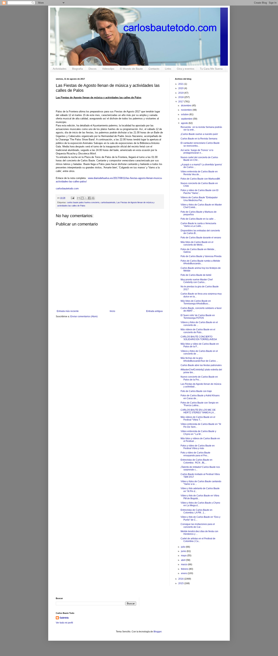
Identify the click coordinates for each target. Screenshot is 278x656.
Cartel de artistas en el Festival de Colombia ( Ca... (198, 540)
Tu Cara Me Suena (211, 68)
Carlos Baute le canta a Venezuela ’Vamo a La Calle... (198, 224)
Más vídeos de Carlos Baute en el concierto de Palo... (198, 330)
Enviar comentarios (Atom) (84, 316)
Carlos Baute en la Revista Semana (199, 138)
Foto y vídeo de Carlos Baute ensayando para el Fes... (195, 454)
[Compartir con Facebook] (89, 198)
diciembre (186, 105)
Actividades (59, 68)
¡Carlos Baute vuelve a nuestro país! (199, 134)
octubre (185, 114)
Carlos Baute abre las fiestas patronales (201, 365)
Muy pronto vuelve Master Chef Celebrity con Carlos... (197, 281)
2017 (181, 101)
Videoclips (108, 68)
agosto (185, 123)
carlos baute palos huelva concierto (83, 202)
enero (184, 573)
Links (168, 68)
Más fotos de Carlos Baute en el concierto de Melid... (197, 243)
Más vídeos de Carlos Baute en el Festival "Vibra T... (198, 418)
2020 (181, 88)
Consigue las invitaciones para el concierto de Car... (198, 525)
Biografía (77, 68)
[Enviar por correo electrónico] (79, 198)
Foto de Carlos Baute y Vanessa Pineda (201, 256)
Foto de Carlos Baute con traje (196, 391)
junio (184, 551)
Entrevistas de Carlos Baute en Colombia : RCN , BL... (196, 461)
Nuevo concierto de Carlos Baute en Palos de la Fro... (199, 378)
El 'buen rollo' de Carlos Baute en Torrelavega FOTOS (198, 316)
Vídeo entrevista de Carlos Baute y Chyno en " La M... (198, 432)
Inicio (112, 311)
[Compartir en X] (86, 198)
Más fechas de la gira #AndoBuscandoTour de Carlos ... (199, 359)
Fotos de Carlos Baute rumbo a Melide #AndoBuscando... (200, 262)
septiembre (187, 118)
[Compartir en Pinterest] (93, 198)
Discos (92, 68)
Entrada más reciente (68, 311)
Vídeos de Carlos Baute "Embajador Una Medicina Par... (199, 198)
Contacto (153, 68)
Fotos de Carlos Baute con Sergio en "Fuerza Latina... (199, 404)
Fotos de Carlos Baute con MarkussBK (200, 178)
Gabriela (64, 617)
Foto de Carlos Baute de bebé (196, 275)
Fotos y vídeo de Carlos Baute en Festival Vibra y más (198, 447)
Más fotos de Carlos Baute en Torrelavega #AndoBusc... (196, 302)
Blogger (158, 631)
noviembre (187, 110)
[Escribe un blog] (82, 198)
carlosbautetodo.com (67, 188)
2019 (181, 93)
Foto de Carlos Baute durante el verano (201, 237)
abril (183, 560)
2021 (181, 84)
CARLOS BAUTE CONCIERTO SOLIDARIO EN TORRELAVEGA (199, 338)
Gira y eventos (185, 68)
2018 (181, 97)
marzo (184, 564)
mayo (184, 555)
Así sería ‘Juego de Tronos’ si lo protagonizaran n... (197, 151)
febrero (185, 569)
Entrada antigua (154, 311)
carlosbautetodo (108, 202)
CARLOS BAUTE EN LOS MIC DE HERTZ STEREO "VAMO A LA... (198, 411)
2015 (181, 583)
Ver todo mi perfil (64, 622)
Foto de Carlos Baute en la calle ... (198, 219)
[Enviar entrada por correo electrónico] (72, 198)
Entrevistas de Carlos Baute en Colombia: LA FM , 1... (196, 511)
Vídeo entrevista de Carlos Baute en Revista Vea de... (199, 173)
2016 (181, 578)
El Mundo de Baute (131, 68)
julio (183, 547)
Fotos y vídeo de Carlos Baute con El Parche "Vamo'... (199, 191)
